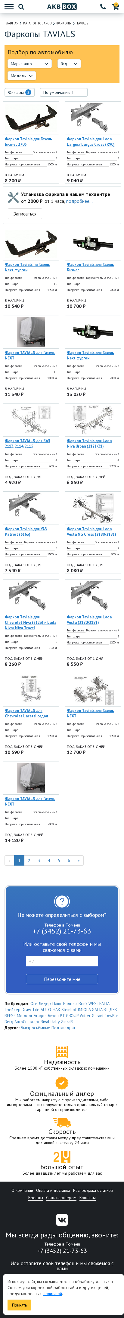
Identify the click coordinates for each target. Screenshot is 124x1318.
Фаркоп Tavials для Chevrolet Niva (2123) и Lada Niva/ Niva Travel (30, 622)
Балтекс (70, 1003)
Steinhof (68, 1009)
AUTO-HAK (50, 1009)
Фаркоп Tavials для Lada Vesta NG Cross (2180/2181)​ (91, 531)
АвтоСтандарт (26, 1021)
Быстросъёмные (35, 1027)
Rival (45, 1021)
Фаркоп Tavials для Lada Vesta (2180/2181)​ (89, 619)
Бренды (35, 1197)
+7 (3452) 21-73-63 (62, 931)
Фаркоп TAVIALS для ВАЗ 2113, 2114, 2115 (27, 443)
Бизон (53, 1015)
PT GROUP (69, 1015)
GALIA (97, 1009)
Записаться (25, 214)
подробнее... (79, 201)
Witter (85, 1015)
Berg (9, 1021)
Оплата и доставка (53, 1190)
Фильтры (18, 92)
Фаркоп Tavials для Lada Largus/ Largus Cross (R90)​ (91, 141)
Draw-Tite (30, 1009)
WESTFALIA (98, 1003)
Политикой (52, 1293)
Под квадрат (63, 1027)
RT (106, 1009)
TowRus (112, 1015)
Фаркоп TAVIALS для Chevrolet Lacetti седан (26, 713)
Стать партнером (61, 1197)
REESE (10, 1015)
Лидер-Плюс (50, 1003)
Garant (98, 1015)
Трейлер (12, 1009)
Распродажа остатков (93, 1190)
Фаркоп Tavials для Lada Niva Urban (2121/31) (89, 443)
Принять (19, 1305)
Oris (34, 1003)
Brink (83, 1003)
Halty (55, 1021)
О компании (22, 1190)
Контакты (87, 1197)
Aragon (40, 1015)
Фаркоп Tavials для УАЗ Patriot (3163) (26, 531)
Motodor (25, 1015)
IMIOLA (84, 1009)
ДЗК (113, 1009)
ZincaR (67, 1021)
